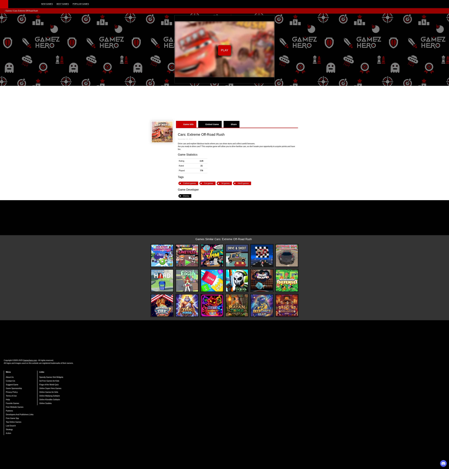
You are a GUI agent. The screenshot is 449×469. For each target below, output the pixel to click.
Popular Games (81, 4)
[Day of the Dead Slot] (286, 305)
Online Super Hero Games (50, 388)
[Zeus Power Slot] (187, 305)
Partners (9, 411)
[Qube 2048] (212, 280)
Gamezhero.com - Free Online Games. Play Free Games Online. (22, 4)
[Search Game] (445, 4)
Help (8, 400)
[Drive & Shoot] (236, 255)
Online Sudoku (45, 403)
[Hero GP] (261, 255)
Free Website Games (14, 407)
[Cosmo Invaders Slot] (212, 305)
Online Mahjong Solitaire (49, 396)
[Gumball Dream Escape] (261, 280)
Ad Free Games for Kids (49, 381)
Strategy (9, 429)
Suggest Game (12, 385)
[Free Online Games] (2, 11)
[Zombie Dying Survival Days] (236, 280)
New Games (47, 4)
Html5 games (243, 183)
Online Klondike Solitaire (49, 400)
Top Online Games (13, 422)
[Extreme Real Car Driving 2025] (286, 255)
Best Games (63, 4)
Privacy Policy (12, 392)
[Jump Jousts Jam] (212, 255)
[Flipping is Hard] (162, 280)
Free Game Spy (12, 418)
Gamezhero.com (30, 360)
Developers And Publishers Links (19, 415)
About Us (10, 377)
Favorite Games (12, 403)
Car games (208, 183)
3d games (225, 183)
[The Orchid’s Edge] (187, 280)
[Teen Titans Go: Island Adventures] (162, 255)
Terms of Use (11, 396)
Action (8, 433)
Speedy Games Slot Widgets (51, 377)
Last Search (11, 426)
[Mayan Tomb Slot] (236, 305)
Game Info (188, 124)
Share (234, 124)
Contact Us (10, 381)
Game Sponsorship (14, 388)
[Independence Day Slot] (162, 305)
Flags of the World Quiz (49, 385)
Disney (186, 196)
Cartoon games (189, 183)
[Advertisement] (224, 103)
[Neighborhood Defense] (286, 280)
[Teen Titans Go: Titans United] (187, 255)
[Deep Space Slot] (261, 305)
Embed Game (212, 124)
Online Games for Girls (48, 392)
